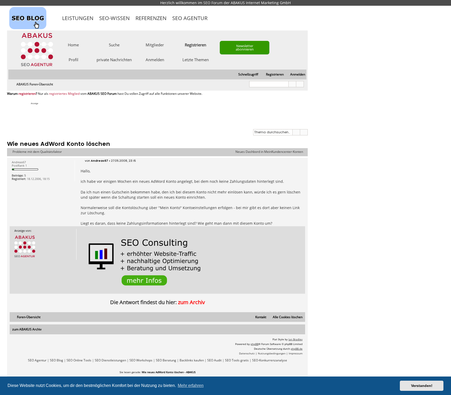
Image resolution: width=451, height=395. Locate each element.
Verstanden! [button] (421, 386)
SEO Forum (213, 2)
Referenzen (151, 18)
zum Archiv (191, 302)
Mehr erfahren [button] (191, 385)
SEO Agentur (189, 18)
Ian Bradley (295, 339)
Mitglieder (155, 44)
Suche (114, 44)
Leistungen (77, 18)
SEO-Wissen (114, 18)
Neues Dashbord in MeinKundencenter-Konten (269, 152)
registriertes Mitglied (64, 94)
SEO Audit (214, 360)
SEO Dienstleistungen (110, 360)
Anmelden (155, 59)
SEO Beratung (166, 360)
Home (73, 44)
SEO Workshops (140, 360)
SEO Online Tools (79, 360)
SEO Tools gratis (237, 360)
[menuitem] (295, 74)
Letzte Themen (195, 59)
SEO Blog (56, 360)
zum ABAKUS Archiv (26, 329)
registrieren (27, 94)
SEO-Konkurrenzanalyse (269, 360)
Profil (73, 59)
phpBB (254, 344)
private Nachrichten (114, 59)
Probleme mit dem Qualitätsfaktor (37, 152)
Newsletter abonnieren (245, 47)
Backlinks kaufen (192, 360)
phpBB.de (296, 348)
